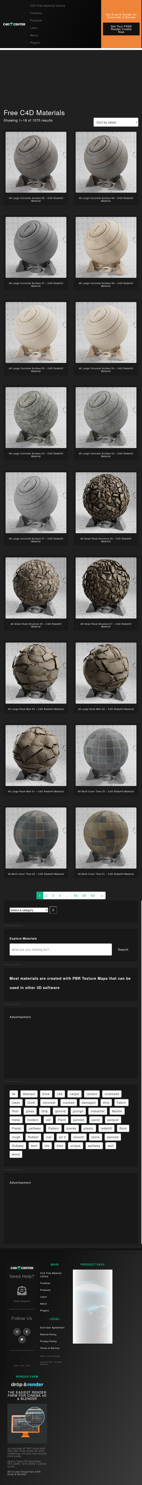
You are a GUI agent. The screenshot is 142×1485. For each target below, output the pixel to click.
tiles (60, 1146)
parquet (113, 1120)
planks (71, 1128)
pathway (35, 1128)
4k (14, 1094)
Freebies (36, 13)
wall (111, 1146)
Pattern (53, 1128)
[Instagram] (17, 1332)
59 (84, 895)
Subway (18, 1146)
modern (33, 1120)
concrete (49, 1102)
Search (123, 949)
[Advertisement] (71, 76)
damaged (89, 1102)
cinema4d (112, 1094)
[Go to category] (53, 910)
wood (16, 1154)
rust (49, 1137)
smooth (78, 1137)
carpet (74, 1094)
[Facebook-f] (27, 1332)
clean (16, 1102)
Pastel (16, 1128)
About (34, 35)
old (48, 1120)
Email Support (22, 1301)
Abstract (29, 1094)
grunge (78, 1111)
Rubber (33, 1137)
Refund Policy (48, 1334)
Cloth (31, 1102)
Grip (45, 1111)
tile (47, 1146)
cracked (69, 1102)
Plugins (35, 42)
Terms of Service (50, 1348)
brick (46, 1094)
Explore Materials (23, 938)
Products (36, 20)
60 (93, 895)
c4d (59, 1094)
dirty (106, 1102)
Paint (62, 1120)
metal (16, 1120)
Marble (117, 1111)
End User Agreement (52, 1327)
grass (30, 1111)
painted (78, 1120)
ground (60, 1111)
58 (76, 895)
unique (75, 1146)
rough (16, 1137)
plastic (89, 1128)
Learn (34, 28)
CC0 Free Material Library (47, 5)
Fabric (121, 1102)
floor (15, 1111)
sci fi (62, 1137)
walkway (94, 1146)
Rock (123, 1128)
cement (92, 1094)
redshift (106, 1128)
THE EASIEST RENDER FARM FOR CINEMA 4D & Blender (27, 1395)
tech (34, 1146)
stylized (113, 1137)
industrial (98, 1111)
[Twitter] (22, 1339)
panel (96, 1120)
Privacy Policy (48, 1341)
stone (96, 1137)
